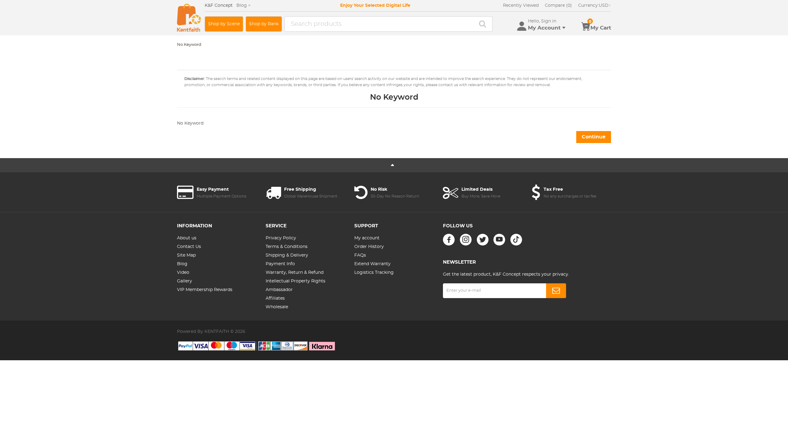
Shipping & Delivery (287, 255)
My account (367, 238)
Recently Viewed (521, 5)
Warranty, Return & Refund (295, 272)
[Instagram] (466, 239)
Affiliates (275, 298)
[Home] (189, 18)
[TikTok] (516, 239)
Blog (182, 264)
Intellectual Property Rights (295, 281)
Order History (369, 247)
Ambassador (279, 290)
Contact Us (189, 247)
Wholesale (277, 307)
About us (186, 238)
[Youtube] (499, 239)
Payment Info (280, 264)
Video (183, 272)
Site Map (186, 255)
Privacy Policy (281, 238)
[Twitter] (482, 239)
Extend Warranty (372, 264)
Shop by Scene (224, 24)
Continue (593, 136)
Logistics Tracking (374, 272)
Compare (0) (558, 5)
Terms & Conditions (287, 247)
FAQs (360, 255)
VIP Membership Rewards (204, 290)
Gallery (184, 281)
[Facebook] (449, 239)
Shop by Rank (264, 24)
